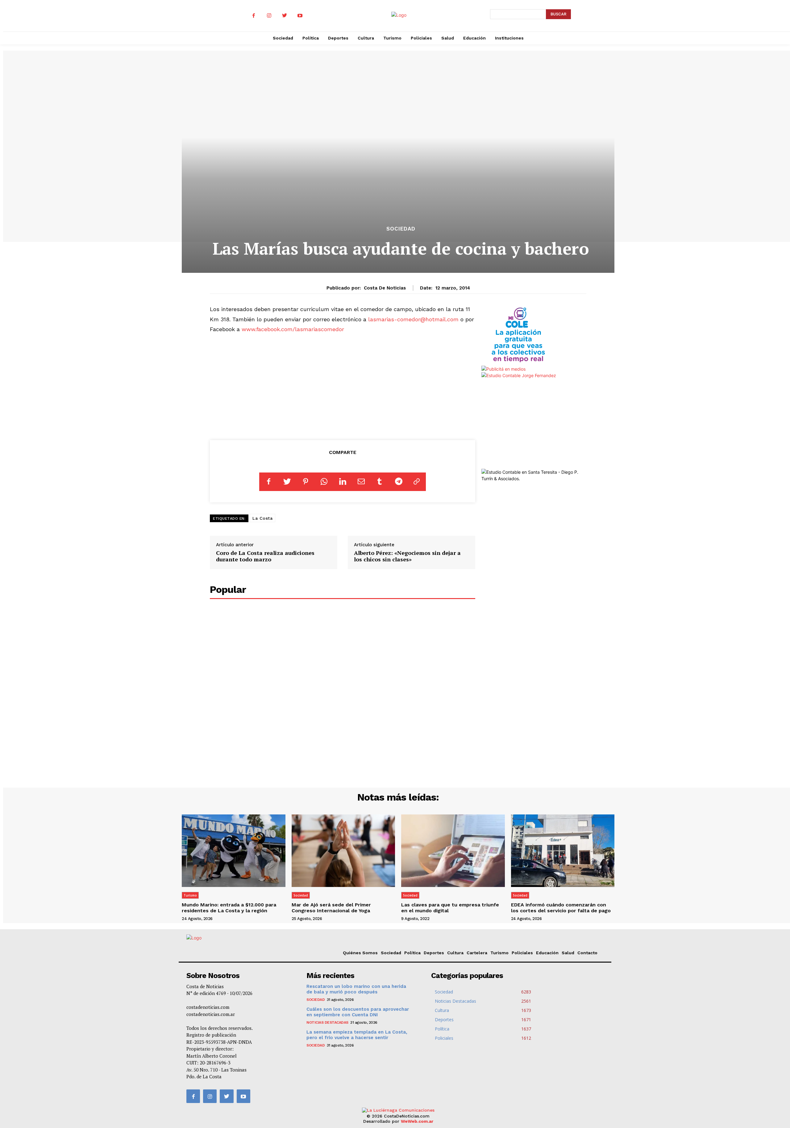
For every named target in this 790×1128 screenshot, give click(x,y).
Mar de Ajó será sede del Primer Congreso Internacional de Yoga (331, 908)
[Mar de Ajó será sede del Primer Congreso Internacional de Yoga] (343, 850)
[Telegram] (398, 481)
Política (412, 952)
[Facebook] (253, 16)
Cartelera (477, 952)
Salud (568, 952)
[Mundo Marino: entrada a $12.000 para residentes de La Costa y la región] (233, 850)
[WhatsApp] (324, 481)
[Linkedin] (342, 481)
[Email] (361, 481)
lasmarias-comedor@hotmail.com (413, 319)
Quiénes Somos (360, 952)
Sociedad (400, 228)
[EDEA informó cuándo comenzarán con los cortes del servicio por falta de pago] (563, 850)
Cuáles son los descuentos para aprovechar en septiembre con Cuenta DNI (357, 1012)
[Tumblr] (379, 481)
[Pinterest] (305, 481)
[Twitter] (284, 16)
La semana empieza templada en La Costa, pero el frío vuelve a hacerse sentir (356, 1034)
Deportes (434, 952)
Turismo (190, 895)
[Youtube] (300, 16)
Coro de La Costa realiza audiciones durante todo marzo (265, 556)
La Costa (262, 518)
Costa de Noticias (385, 288)
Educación (547, 952)
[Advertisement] (342, 385)
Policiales (522, 952)
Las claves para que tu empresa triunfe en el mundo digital (450, 908)
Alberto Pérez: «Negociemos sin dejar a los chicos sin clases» (407, 556)
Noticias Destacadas (327, 1022)
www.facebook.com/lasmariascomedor (293, 329)
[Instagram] (269, 16)
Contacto (587, 952)
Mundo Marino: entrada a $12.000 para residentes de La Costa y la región (229, 908)
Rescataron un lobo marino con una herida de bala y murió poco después (356, 989)
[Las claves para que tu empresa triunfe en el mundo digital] (453, 850)
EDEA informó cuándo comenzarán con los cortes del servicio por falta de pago (561, 908)
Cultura (455, 952)
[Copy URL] (416, 481)
